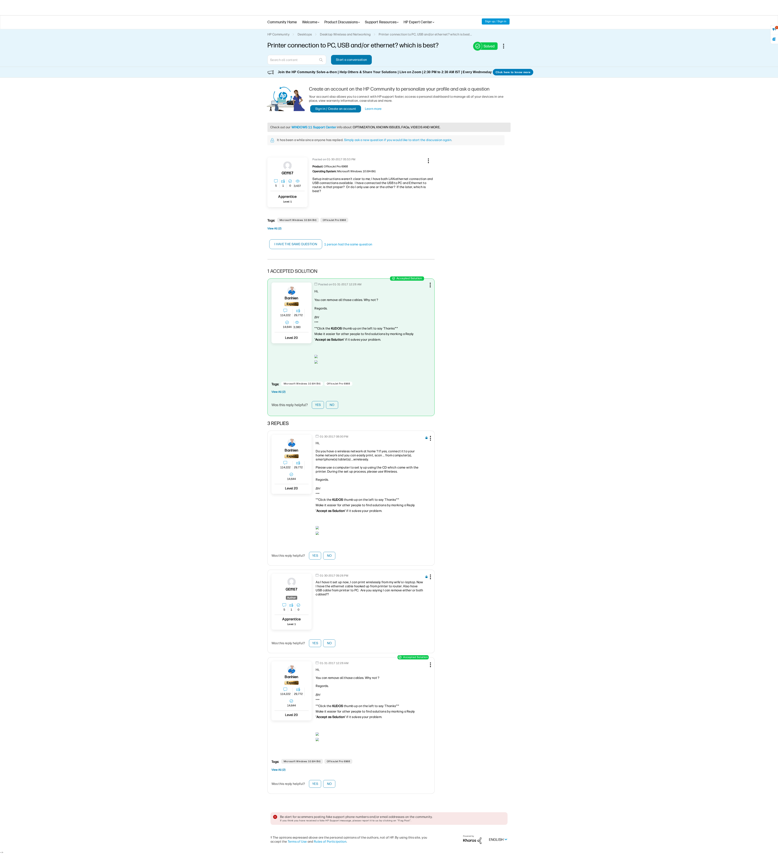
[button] (428, 160)
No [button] (332, 405)
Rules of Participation (330, 841)
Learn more (373, 109)
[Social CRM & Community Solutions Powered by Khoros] (472, 839)
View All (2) (274, 228)
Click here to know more (513, 72)
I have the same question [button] (295, 244)
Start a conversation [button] (351, 60)
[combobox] (296, 60)
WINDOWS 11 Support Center (314, 127)
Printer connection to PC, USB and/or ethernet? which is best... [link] (425, 34)
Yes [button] (318, 405)
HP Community (278, 34)
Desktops (305, 34)
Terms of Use (297, 841)
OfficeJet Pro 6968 (334, 220)
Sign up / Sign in (495, 21)
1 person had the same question (348, 244)
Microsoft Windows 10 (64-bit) (298, 220)
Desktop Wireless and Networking (345, 34)
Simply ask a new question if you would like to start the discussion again (397, 140)
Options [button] (505, 46)
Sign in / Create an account (335, 109)
